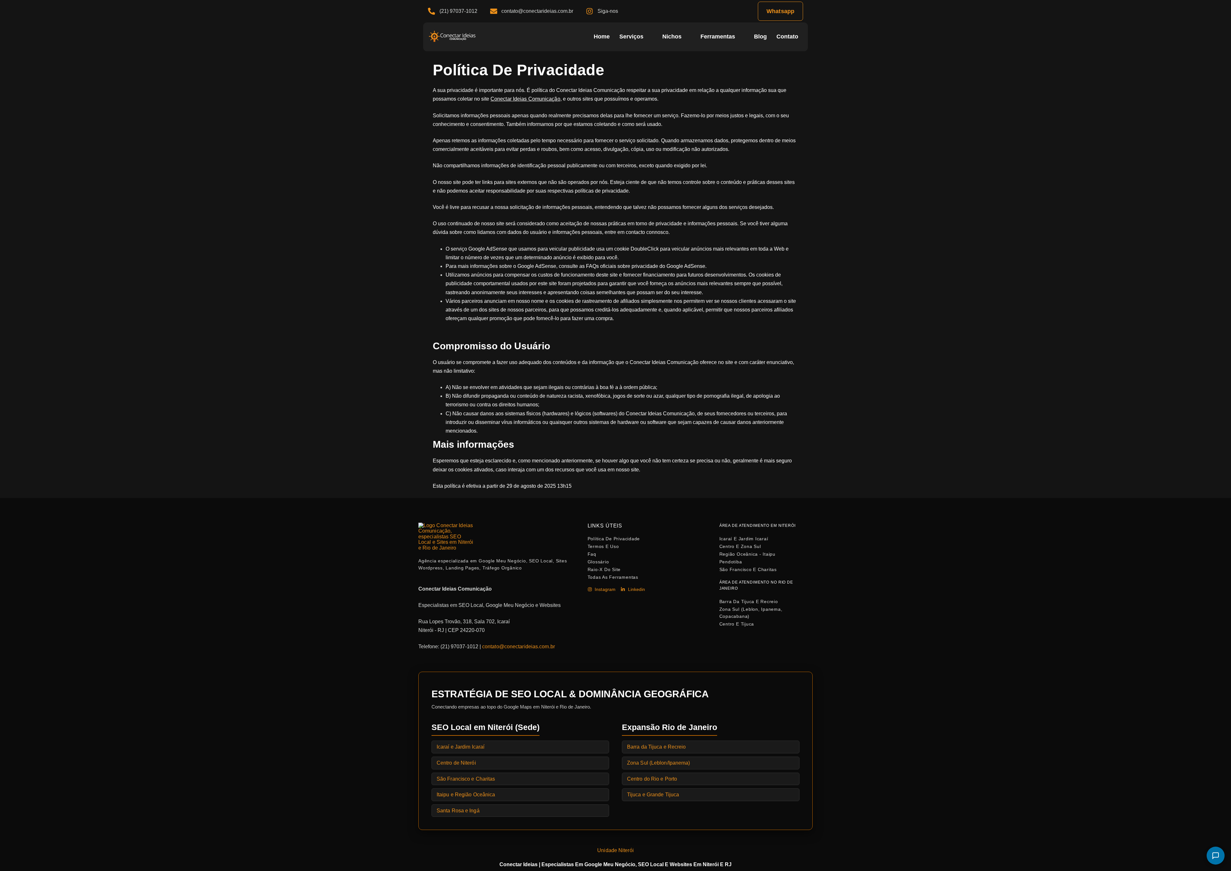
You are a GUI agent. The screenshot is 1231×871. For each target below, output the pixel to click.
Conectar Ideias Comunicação (525, 99)
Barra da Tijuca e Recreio (656, 747)
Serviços (631, 36)
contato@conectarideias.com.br (518, 646)
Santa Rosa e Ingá (458, 810)
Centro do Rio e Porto (652, 779)
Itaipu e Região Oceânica (466, 794)
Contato (787, 36)
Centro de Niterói (456, 763)
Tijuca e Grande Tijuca (653, 794)
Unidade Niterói (615, 850)
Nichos (672, 36)
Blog (760, 36)
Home (602, 36)
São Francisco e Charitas (466, 779)
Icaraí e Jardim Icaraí (460, 747)
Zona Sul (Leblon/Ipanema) (658, 763)
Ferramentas (717, 36)
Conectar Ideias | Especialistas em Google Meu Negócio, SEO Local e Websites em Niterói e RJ (615, 864)
